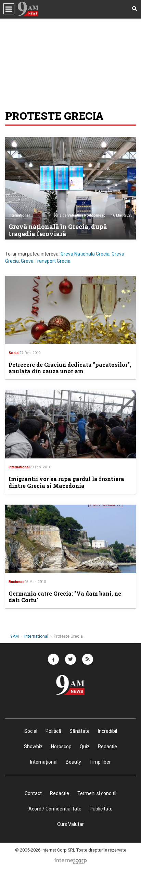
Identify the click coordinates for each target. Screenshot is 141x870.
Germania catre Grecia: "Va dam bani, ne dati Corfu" (65, 596)
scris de (79, 215)
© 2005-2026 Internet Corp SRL (45, 850)
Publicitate (101, 808)
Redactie (59, 793)
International (19, 215)
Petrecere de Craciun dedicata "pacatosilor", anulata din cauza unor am (70, 368)
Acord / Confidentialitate (54, 808)
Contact (33, 793)
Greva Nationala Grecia (85, 254)
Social (14, 353)
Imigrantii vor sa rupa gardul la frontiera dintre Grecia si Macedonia (66, 482)
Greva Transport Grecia (45, 261)
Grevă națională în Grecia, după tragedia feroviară (58, 230)
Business (16, 582)
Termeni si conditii (96, 793)
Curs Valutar (70, 824)
